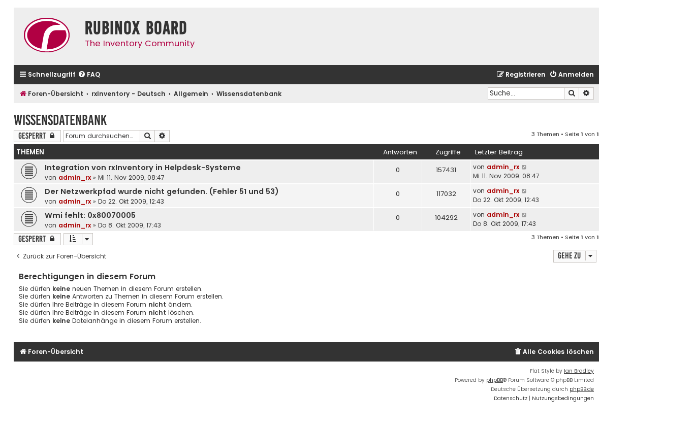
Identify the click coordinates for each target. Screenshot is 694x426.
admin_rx (74, 177)
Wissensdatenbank (60, 120)
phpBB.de (582, 389)
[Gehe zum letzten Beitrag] (524, 167)
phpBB (494, 380)
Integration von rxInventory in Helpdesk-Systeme (143, 167)
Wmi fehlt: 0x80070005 (90, 215)
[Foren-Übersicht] (46, 36)
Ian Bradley (579, 371)
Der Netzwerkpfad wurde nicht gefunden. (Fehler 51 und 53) (162, 191)
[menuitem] (89, 75)
